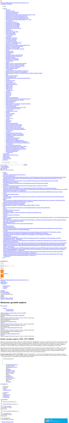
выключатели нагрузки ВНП (12, 25)
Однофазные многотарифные (28, 233)
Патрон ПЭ (8, 95)
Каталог (3, 281)
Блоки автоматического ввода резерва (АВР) (16, 146)
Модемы (44, 232)
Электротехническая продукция (13, 145)
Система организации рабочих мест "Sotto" (16, 107)
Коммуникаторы (38, 232)
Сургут (27, 2)
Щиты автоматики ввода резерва (13, 126)
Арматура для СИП (10, 11)
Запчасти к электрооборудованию (13, 42)
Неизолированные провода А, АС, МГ (15, 100)
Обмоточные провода (11, 101)
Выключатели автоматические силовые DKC (36, 245)
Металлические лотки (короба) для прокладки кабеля (18, 103)
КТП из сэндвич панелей (12, 75)
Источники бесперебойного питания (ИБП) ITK (17, 249)
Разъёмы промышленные (11, 151)
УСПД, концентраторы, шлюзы (53, 232)
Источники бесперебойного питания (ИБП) (16, 148)
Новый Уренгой (13, 2)
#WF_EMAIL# (4, 168)
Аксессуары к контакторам (23, 251)
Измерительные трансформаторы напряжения (16, 141)
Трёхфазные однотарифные (45, 234)
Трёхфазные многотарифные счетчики (30, 234)
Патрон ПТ (8, 94)
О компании (3, 283)
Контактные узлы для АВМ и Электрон (15, 48)
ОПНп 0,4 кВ (9, 86)
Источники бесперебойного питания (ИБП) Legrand (40, 249)
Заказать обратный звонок (8, 421)
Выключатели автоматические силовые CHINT (54, 244)
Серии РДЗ (8, 29)
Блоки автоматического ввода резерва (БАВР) (34, 243)
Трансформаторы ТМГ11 (55, 238)
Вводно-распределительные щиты (14, 124)
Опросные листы (4, 291)
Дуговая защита (9, 51)
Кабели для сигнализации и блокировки (15, 65)
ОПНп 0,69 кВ (9, 87)
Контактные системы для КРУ (13, 47)
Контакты (3, 290)
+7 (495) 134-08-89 (5, 293)
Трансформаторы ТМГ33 (21, 238)
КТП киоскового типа (11, 76)
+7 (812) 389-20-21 (5, 167)
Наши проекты (6, 154)
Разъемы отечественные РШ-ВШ (22, 254)
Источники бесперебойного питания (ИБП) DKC (35, 247)
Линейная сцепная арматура (12, 12)
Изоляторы (8, 53)
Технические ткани (10, 113)
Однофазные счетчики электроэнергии (15, 134)
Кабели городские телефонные (13, 67)
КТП (7, 74)
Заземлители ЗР (9, 30)
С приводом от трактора (11, 41)
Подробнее (8, 369)
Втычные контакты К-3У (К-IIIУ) (60, 189)
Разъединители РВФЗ (11, 34)
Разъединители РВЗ (10, 33)
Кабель (7, 62)
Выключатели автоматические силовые (15, 147)
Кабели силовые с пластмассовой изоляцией (16, 63)
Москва (8, 2)
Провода (8, 96)
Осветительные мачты (11, 40)
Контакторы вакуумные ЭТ (22, 252)
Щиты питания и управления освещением (15, 129)
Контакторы (13, 252)
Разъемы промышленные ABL (52, 254)
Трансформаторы (10, 136)
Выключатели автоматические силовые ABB (32, 244)
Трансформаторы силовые (12, 139)
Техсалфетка (9, 115)
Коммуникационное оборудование (14, 133)
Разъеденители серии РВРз (12, 31)
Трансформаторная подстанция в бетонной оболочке (18, 78)
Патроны (8, 91)
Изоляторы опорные (10, 57)
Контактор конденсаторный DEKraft (38, 251)
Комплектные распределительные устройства (16, 72)
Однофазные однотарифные (41, 233)
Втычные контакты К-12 (23, 189)
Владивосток (4, 2)
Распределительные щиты (12, 123)
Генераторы (8, 36)
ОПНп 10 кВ (9, 89)
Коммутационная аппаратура (12, 150)
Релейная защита (10, 52)
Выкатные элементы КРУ (12, 44)
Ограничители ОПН (10, 83)
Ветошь (7, 112)
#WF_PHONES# (4, 166)
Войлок (7, 117)
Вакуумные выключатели (12, 13)
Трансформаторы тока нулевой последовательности (18, 142)
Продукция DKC (10, 102)
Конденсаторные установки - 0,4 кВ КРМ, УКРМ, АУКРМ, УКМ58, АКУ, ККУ (24, 73)
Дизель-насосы (9, 81)
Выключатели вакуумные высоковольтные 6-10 (17, 17)
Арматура (8, 9)
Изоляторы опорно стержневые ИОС (14, 54)
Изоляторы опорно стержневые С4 (14, 56)
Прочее (7, 119)
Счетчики (8, 131)
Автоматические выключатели (13, 137)
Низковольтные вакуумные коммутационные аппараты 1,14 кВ (20, 14)
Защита (7, 50)
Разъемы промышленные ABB (37, 254)
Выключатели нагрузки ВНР (12, 26)
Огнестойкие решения (11, 106)
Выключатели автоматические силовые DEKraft (14, 245)
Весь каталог (4, 305)
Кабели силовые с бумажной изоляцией (15, 64)
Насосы (7, 79)
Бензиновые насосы (10, 80)
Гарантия (12, 154)
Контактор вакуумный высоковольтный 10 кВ (16, 15)
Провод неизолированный (12, 97)
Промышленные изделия (11, 111)
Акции (4, 172)
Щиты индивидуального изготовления (15, 128)
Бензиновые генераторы (11, 37)
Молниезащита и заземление (12, 104)
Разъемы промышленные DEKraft (21, 255)
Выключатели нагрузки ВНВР (13, 24)
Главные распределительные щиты (14, 125)
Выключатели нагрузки (11, 22)
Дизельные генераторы (11, 39)
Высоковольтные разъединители (13, 28)
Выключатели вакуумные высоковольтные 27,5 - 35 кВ (18, 19)
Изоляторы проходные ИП (12, 58)
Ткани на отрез (9, 114)
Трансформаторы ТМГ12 (9, 239)
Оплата (16, 154)
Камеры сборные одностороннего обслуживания (17, 70)
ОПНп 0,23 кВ (9, 85)
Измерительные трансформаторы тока (15, 140)
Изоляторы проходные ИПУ (12, 59)
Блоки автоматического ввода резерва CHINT (56, 243)
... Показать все (9, 20)
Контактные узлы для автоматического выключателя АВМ (35, 191)
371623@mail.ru (4, 399)
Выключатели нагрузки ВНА (12, 23)
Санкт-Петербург (21, 2)
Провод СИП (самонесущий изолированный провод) (18, 98)
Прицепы (8, 122)
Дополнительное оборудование (26, 232)
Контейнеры (9, 120)
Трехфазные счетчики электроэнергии (15, 135)
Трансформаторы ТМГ (44, 238)
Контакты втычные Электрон (56, 191)
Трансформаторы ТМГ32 (33, 238)
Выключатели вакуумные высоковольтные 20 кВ (17, 18)
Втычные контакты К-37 (46, 189)
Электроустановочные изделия (13, 108)
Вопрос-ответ (6, 397)
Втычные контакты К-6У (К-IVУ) (11, 190)
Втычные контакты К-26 (34, 189)
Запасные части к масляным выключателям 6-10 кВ (18, 45)
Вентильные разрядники (11, 84)
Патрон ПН (8, 92)
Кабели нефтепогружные (12, 68)
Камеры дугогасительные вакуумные (14, 46)
